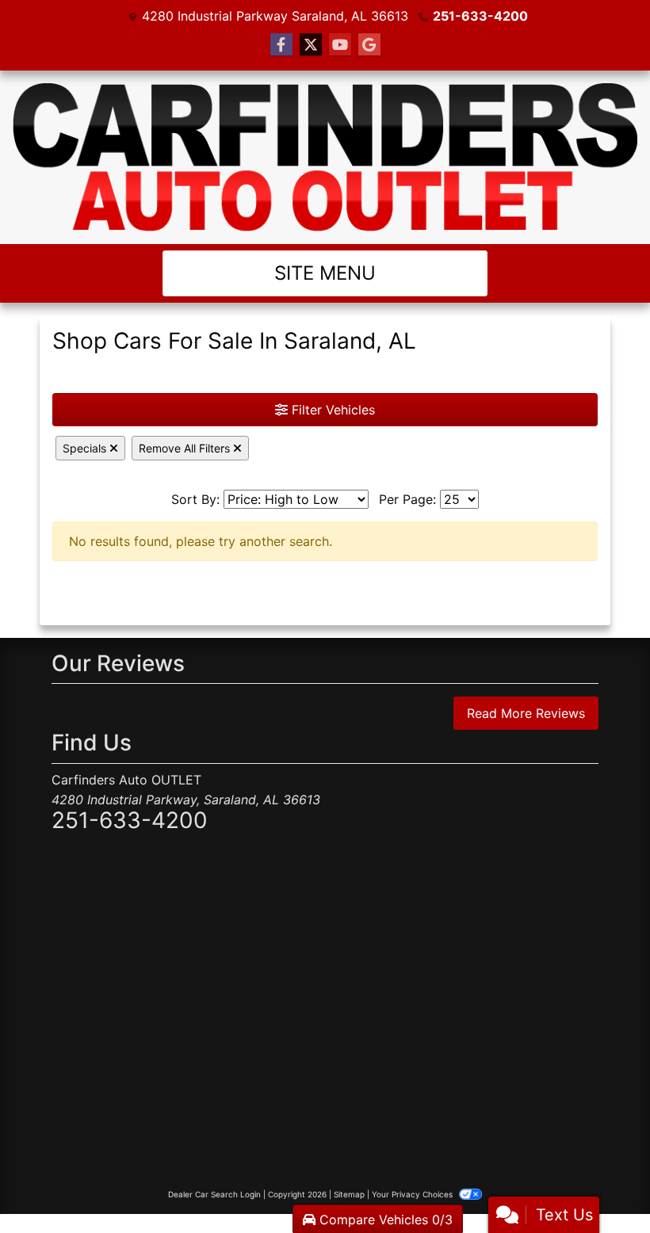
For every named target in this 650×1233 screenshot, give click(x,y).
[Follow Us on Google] (369, 44)
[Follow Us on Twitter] (311, 44)
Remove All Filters (186, 448)
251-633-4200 (480, 16)
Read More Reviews (526, 713)
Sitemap (349, 1194)
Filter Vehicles (331, 410)
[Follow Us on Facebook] (281, 44)
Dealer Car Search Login (214, 1194)
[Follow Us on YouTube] (340, 44)
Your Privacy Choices (413, 1194)
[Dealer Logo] (325, 157)
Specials (86, 448)
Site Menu (325, 272)
